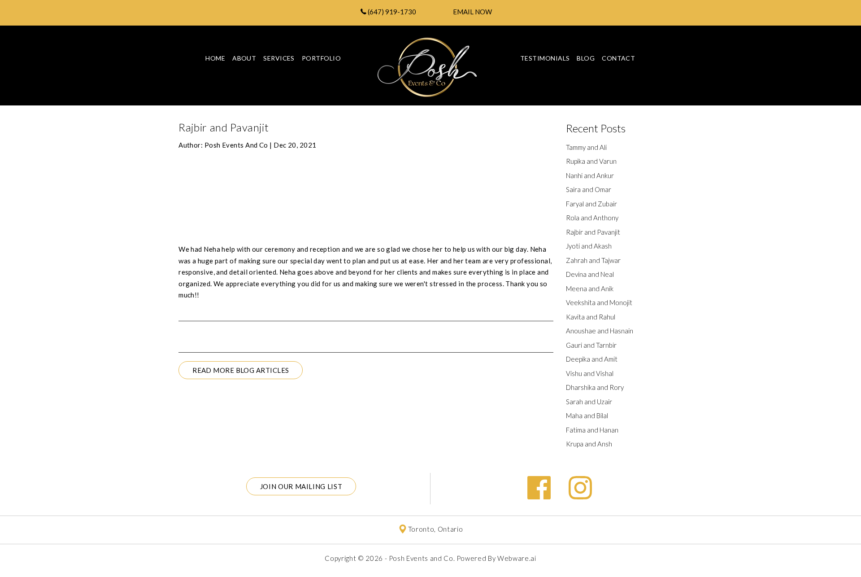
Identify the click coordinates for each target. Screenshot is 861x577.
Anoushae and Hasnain (599, 331)
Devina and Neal (590, 274)
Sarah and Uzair (589, 402)
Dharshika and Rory (595, 387)
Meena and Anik (589, 288)
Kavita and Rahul (590, 317)
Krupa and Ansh (589, 444)
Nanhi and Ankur (590, 175)
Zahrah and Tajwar (593, 260)
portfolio (321, 58)
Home (215, 58)
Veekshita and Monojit (599, 302)
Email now (472, 12)
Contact (618, 58)
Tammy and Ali (586, 147)
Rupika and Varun (591, 161)
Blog (586, 58)
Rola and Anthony (592, 218)
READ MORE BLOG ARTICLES (240, 370)
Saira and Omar (588, 189)
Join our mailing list (301, 486)
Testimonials (545, 58)
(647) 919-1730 (391, 12)
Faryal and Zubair (591, 204)
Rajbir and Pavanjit (593, 232)
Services (279, 58)
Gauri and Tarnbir (591, 345)
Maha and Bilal (587, 415)
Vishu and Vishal (589, 373)
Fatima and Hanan (592, 430)
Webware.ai (516, 558)
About (244, 58)
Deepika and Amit (591, 359)
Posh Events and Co (421, 558)
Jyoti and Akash (589, 246)
